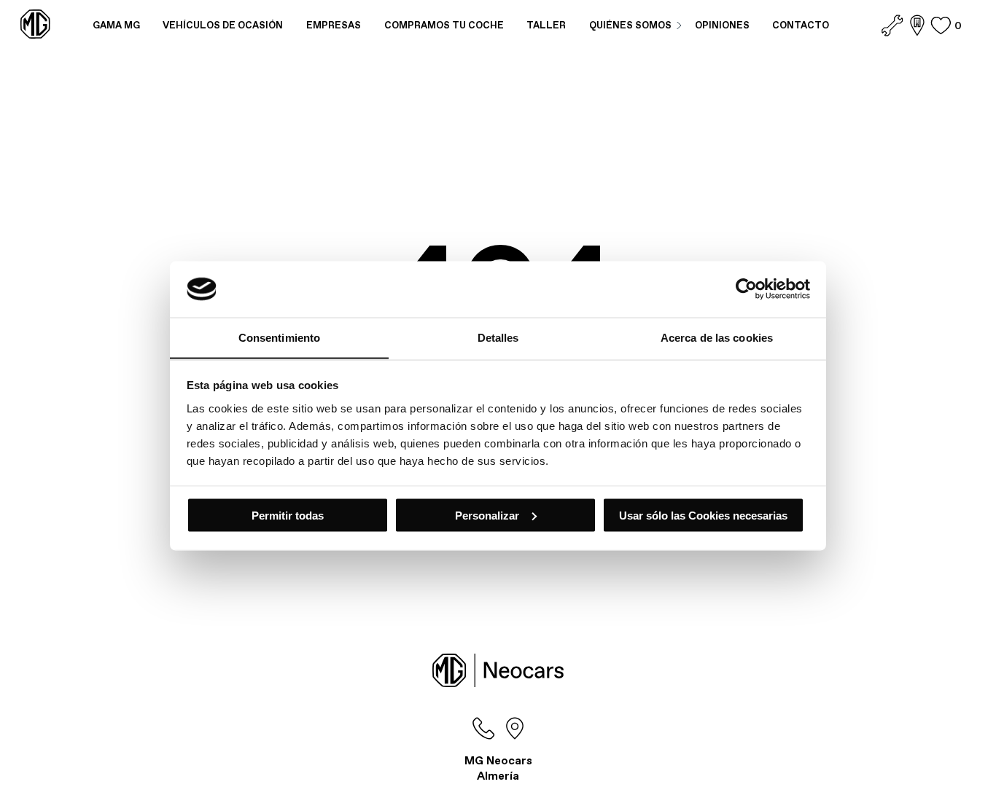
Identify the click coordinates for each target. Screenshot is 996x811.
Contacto (800, 25)
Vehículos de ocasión (223, 25)
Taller (546, 25)
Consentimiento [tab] (279, 337)
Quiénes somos (630, 25)
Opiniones (722, 25)
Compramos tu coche (444, 25)
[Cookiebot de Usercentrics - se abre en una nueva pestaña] (746, 288)
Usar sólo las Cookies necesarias (703, 515)
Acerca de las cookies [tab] (717, 337)
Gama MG (116, 25)
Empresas (333, 25)
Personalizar (487, 515)
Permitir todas (288, 515)
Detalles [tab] (498, 337)
